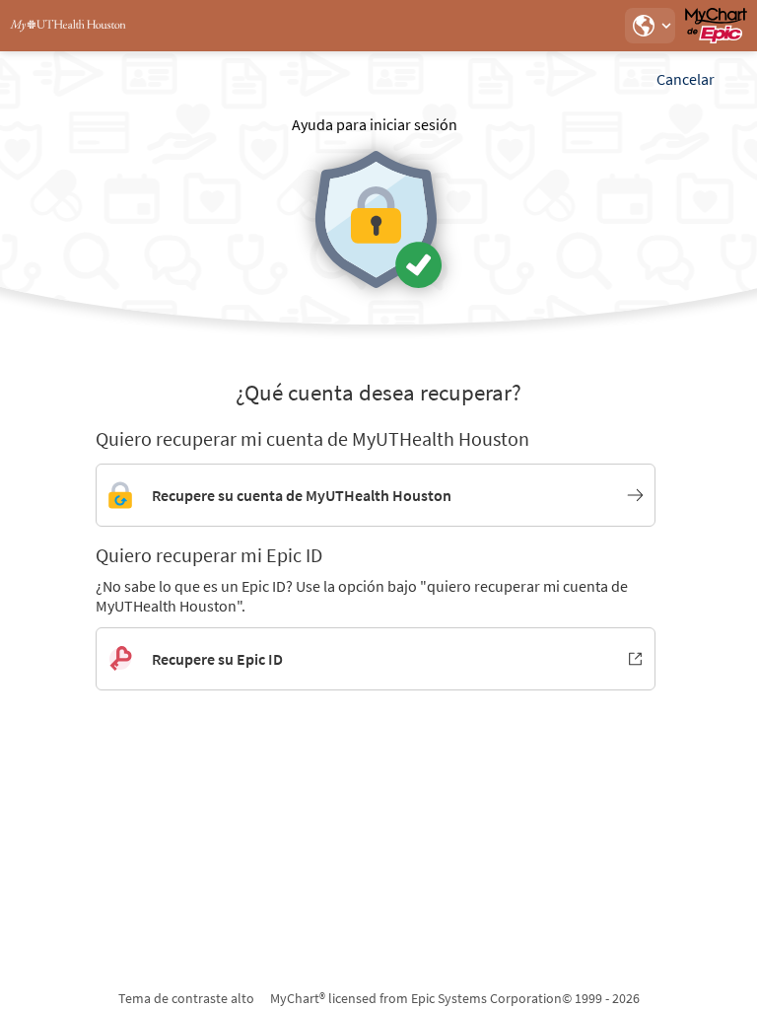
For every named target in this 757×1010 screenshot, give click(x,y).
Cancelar (685, 79)
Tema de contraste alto (186, 998)
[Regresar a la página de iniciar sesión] (68, 25)
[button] (649, 25)
